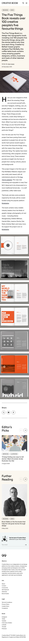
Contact (4, 586)
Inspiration (5, 454)
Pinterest (4, 628)
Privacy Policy (5, 604)
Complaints (5, 608)
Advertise (4, 591)
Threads (4, 626)
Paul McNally (14, 49)
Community (5, 588)
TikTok (3, 619)
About (3, 584)
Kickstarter (5, 203)
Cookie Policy (5, 606)
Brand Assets (5, 593)
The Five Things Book (10, 33)
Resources (5, 10)
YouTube (4, 621)
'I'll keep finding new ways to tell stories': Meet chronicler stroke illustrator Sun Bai (13, 459)
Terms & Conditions (7, 602)
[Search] (23, 3)
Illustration (14, 454)
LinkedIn (4, 625)
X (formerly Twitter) (7, 623)
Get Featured (5, 589)
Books (12, 10)
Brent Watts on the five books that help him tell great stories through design (13, 524)
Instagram (4, 617)
